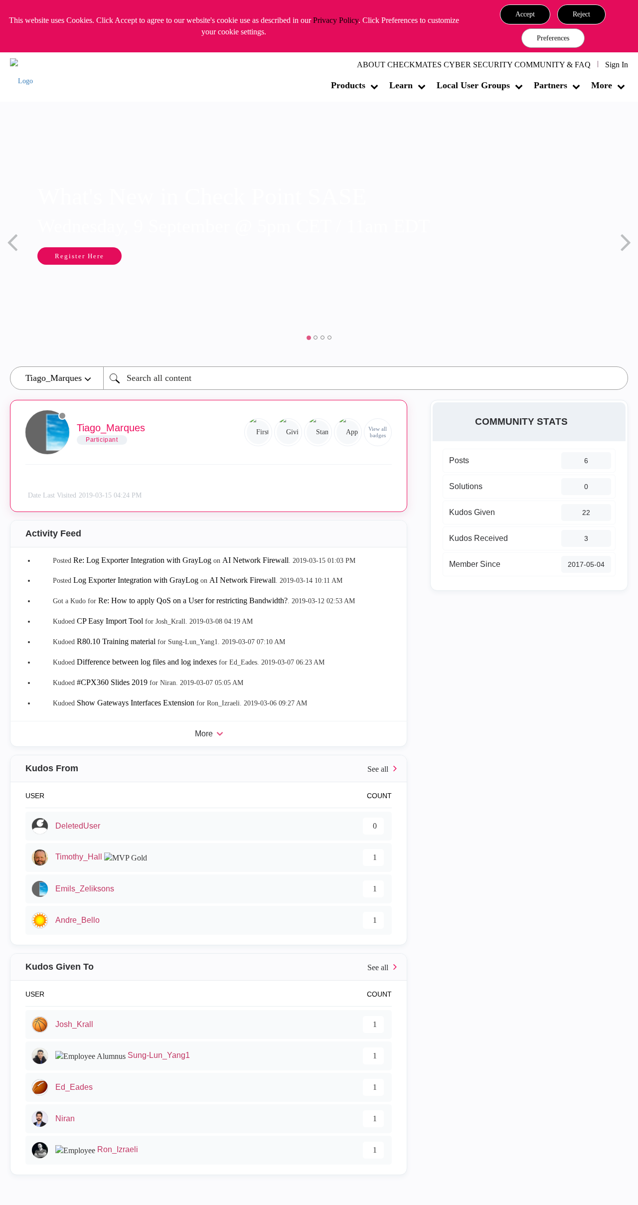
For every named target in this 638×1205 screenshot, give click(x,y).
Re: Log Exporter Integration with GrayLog (142, 560)
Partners (550, 85)
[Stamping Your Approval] (318, 432)
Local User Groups (473, 85)
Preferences (553, 38)
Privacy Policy (335, 20)
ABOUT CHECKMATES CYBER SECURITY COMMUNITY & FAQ (474, 64)
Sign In (616, 64)
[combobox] (365, 378)
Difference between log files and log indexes (147, 662)
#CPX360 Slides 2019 (112, 682)
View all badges (377, 432)
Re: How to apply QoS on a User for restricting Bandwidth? (193, 600)
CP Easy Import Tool (110, 621)
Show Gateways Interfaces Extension (135, 702)
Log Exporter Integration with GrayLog (135, 580)
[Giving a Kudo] (288, 432)
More (601, 85)
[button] (525, 14)
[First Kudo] (258, 432)
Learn (401, 85)
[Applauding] (348, 432)
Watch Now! (224, 257)
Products (348, 85)
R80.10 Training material (116, 641)
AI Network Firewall (255, 560)
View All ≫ (208, 768)
